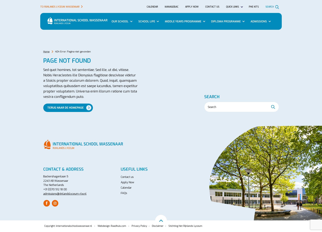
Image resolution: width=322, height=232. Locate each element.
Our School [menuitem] (120, 21)
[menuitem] (46, 203)
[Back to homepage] (79, 21)
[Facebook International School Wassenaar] (46, 203)
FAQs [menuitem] (124, 193)
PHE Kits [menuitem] (254, 6)
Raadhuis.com (118, 226)
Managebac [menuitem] (171, 6)
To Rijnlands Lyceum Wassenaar (59, 6)
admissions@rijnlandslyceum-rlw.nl (65, 194)
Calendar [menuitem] (152, 6)
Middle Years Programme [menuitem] (183, 21)
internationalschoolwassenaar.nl (74, 226)
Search (269, 6)
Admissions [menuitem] (259, 21)
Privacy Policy (139, 226)
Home (46, 51)
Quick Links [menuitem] (232, 6)
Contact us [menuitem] (212, 6)
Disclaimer (158, 226)
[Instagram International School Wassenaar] (55, 203)
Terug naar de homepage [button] (65, 107)
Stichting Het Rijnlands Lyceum (185, 226)
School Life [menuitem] (146, 21)
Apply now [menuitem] (192, 6)
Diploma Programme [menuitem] (226, 21)
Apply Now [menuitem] (127, 182)
